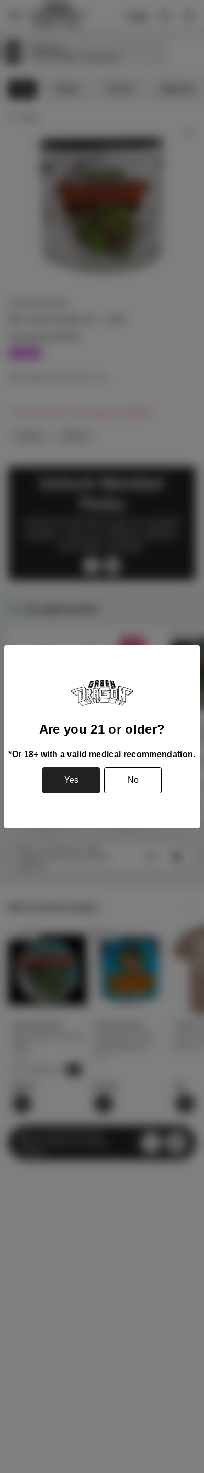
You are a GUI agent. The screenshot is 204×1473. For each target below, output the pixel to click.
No (133, 779)
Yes (71, 779)
